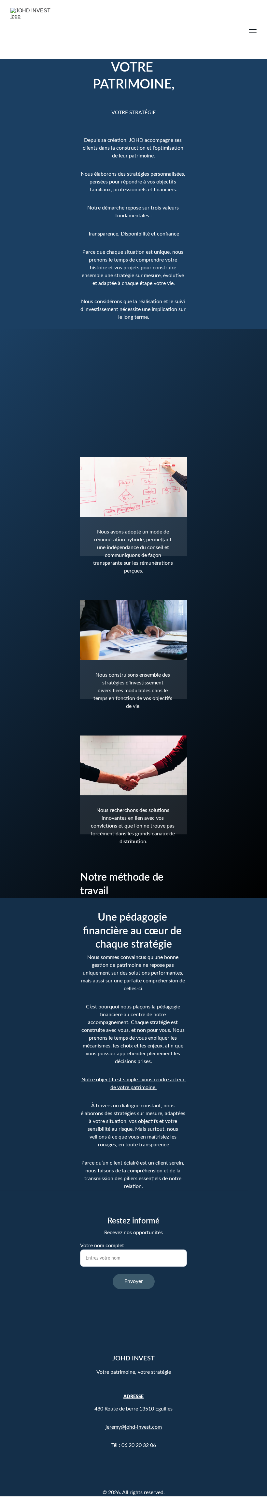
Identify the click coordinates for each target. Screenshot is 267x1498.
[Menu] (253, 30)
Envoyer (133, 1281)
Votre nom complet (102, 1245)
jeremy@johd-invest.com (133, 1427)
